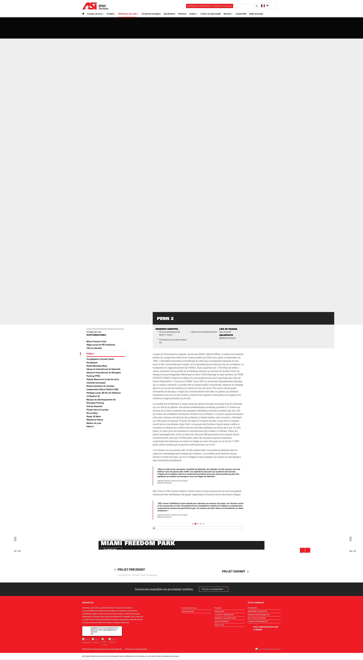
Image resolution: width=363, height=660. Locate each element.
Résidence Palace (94, 419)
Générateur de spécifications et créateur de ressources (209, 6)
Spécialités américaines (257, 611)
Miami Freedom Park (96, 341)
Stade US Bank (93, 416)
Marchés (227, 14)
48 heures (182, 14)
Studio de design (256, 14)
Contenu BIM (241, 14)
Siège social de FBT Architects (100, 344)
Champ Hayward (94, 406)
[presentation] (302, 550)
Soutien (192, 14)
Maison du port (93, 423)
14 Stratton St (93, 396)
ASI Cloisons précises (257, 618)
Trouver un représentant (210, 14)
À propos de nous (94, 14)
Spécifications (169, 14)
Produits (110, 14)
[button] (159, 528)
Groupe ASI (252, 608)
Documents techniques (151, 14)
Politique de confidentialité (136, 649)
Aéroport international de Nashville (103, 369)
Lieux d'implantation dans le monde (265, 628)
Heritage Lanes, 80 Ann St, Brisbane (103, 392)
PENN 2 (90, 353)
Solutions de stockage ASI (259, 615)
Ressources (219, 611)
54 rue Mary (92, 413)
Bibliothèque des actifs (127, 14)
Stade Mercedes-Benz (96, 366)
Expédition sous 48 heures (225, 618)
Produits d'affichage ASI (258, 621)
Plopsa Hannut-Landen (97, 409)
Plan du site (219, 625)
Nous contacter (188, 611)
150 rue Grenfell (94, 348)
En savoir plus (110, 549)
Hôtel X (90, 426)
